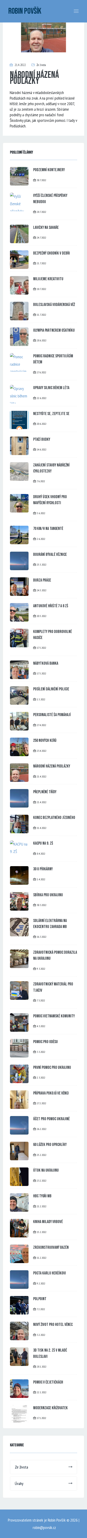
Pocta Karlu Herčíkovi (49, 1273)
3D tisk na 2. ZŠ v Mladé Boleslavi (50, 1353)
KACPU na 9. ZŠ (43, 843)
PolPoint (39, 1298)
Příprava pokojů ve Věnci (51, 1093)
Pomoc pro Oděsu (45, 1041)
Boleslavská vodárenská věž (54, 304)
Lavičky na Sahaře (46, 227)
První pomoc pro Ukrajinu (52, 1067)
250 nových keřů (44, 740)
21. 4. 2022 (20, 65)
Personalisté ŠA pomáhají (52, 714)
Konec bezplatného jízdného (54, 817)
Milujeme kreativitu (48, 279)
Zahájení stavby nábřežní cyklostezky (51, 468)
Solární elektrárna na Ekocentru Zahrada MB (50, 923)
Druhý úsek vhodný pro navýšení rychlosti (50, 499)
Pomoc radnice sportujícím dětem (53, 359)
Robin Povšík (24, 11)
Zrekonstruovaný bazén (51, 1247)
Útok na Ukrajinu (46, 1170)
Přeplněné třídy (44, 791)
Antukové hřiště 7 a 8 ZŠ (50, 606)
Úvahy (19, 1483)
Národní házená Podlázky (51, 766)
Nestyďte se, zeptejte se (51, 413)
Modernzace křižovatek (50, 1408)
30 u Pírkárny (43, 869)
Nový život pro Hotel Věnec (53, 1324)
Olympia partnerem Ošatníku (54, 330)
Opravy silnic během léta (51, 387)
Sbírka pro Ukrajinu (48, 895)
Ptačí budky (41, 439)
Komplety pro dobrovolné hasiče (52, 634)
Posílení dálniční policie (51, 689)
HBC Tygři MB (42, 1196)
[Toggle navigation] (76, 11)
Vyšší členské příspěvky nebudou (50, 198)
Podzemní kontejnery (49, 169)
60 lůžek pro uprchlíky (50, 1144)
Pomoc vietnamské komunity (54, 1016)
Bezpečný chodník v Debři (51, 253)
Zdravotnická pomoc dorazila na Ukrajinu (55, 955)
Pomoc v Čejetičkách (48, 1382)
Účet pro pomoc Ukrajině (51, 1119)
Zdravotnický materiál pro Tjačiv (53, 987)
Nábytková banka (45, 663)
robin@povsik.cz (44, 1527)
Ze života (41, 65)
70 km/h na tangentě (48, 528)
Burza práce (42, 580)
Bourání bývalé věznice (50, 554)
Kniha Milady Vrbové (48, 1221)
